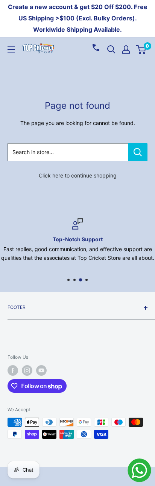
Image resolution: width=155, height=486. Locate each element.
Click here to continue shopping (78, 175)
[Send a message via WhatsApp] (139, 470)
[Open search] (111, 49)
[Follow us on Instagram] (27, 370)
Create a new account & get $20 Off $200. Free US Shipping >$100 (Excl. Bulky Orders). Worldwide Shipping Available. (77, 18)
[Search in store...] (137, 152)
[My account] (126, 49)
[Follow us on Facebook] (13, 370)
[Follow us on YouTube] (41, 370)
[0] (141, 49)
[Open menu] (11, 49)
